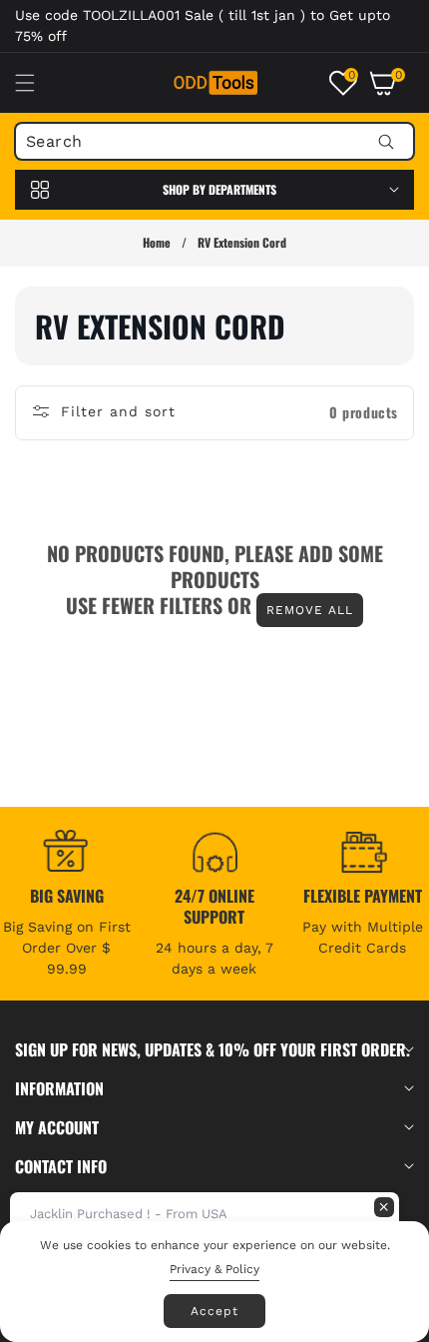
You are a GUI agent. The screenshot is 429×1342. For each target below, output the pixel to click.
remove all (309, 610)
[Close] (384, 1207)
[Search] (385, 141)
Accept (214, 1311)
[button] (37, 83)
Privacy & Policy (214, 1269)
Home (157, 242)
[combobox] (214, 141)
